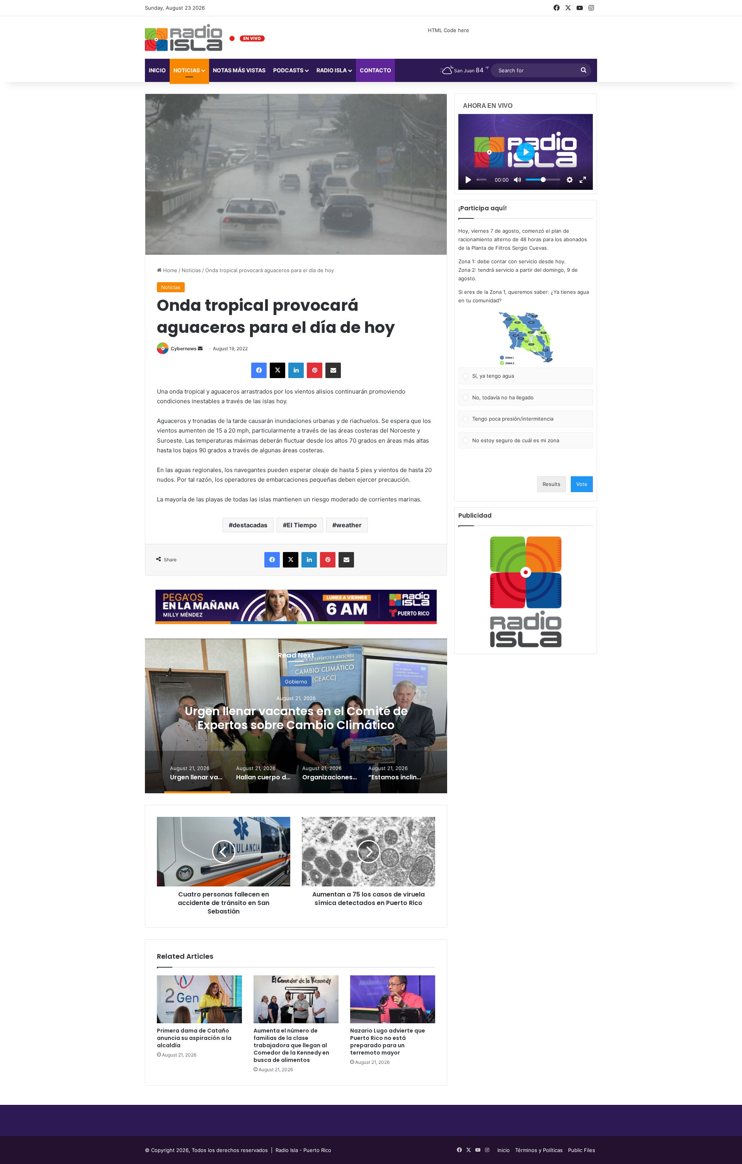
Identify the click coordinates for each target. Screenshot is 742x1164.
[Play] (468, 180)
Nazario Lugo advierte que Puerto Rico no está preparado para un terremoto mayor (387, 1042)
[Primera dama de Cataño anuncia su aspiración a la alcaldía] (199, 999)
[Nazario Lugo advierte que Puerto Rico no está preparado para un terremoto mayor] (392, 999)
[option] (296, 716)
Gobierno (296, 681)
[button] (526, 339)
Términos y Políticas (539, 1150)
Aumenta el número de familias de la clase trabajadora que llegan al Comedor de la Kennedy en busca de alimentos (291, 1045)
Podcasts (288, 70)
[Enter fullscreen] (583, 180)
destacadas (250, 525)
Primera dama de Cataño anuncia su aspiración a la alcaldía (194, 1038)
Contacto (375, 70)
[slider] (482, 179)
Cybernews (184, 348)
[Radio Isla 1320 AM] (183, 37)
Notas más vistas (239, 70)
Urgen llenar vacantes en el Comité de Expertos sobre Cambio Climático (296, 718)
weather (349, 525)
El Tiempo (302, 525)
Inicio (157, 70)
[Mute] (517, 180)
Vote (581, 484)
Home (169, 270)
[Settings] (569, 180)
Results (551, 484)
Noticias (187, 70)
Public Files (581, 1150)
